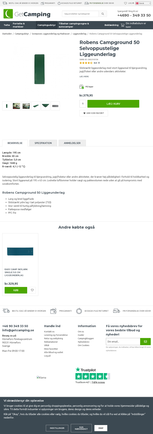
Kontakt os (49, 331)
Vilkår (46, 345)
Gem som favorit (94, 113)
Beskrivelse (15, 143)
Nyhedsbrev (83, 342)
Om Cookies (83, 345)
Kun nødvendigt (81, 428)
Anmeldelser (72, 143)
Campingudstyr (47, 25)
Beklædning (111, 25)
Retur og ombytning (53, 338)
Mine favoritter (51, 349)
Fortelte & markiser (19, 25)
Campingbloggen (86, 338)
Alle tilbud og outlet (53, 352)
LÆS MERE (84, 76)
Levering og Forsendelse (56, 335)
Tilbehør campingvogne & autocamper (74, 25)
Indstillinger (57, 428)
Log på (131, 3)
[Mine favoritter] (125, 3)
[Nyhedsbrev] (145, 341)
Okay (100, 428)
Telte (7, 25)
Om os (81, 331)
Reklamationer (51, 342)
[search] (102, 14)
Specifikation (43, 143)
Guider (81, 335)
